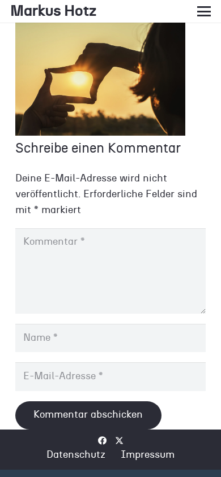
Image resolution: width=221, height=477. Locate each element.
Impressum (148, 455)
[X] (119, 440)
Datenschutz (75, 455)
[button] (204, 11)
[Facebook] (102, 440)
